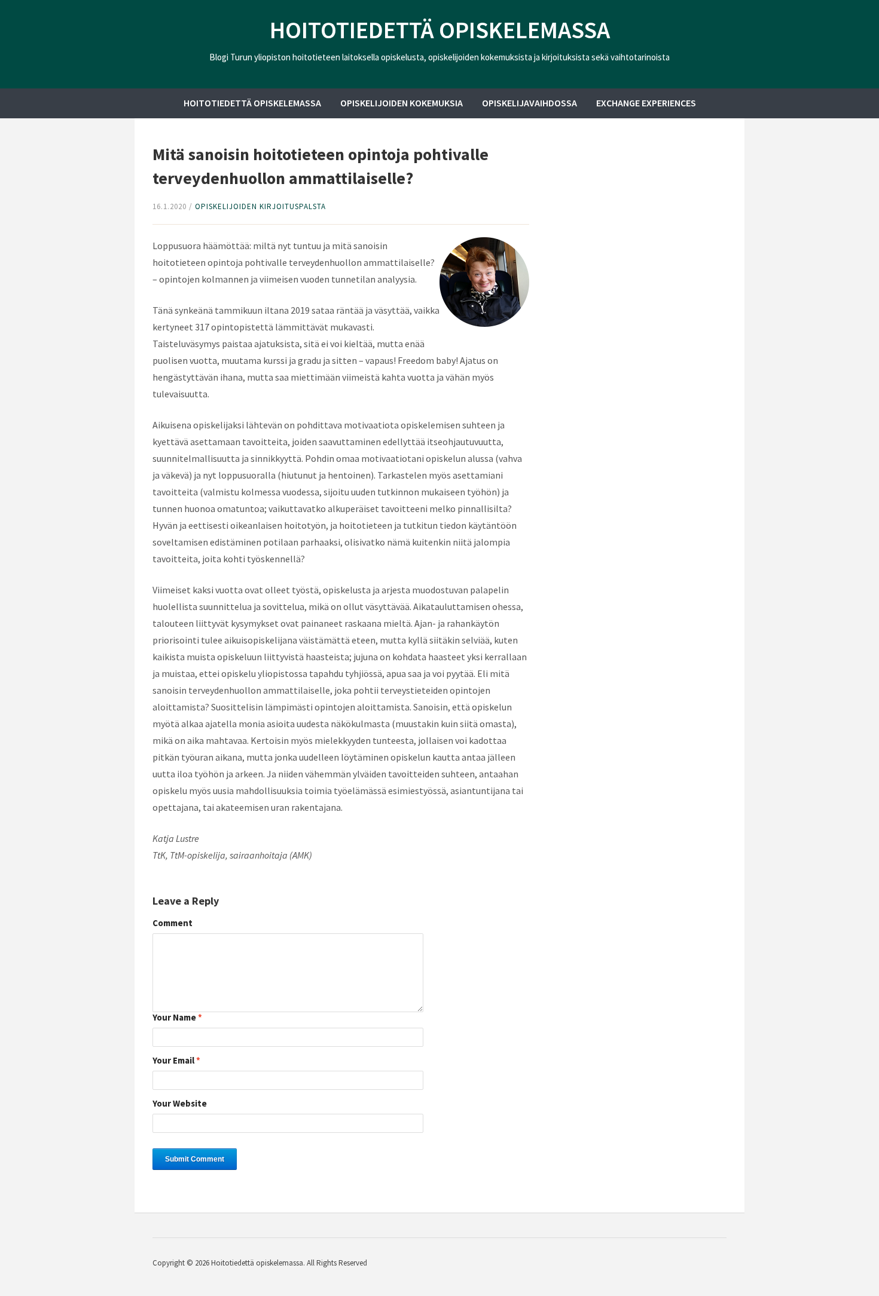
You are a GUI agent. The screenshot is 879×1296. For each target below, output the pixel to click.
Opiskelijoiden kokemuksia (401, 103)
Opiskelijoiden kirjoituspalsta (260, 206)
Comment (172, 923)
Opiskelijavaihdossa (529, 103)
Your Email (176, 1061)
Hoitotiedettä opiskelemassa (440, 30)
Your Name (177, 1018)
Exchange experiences (646, 103)
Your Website (179, 1104)
